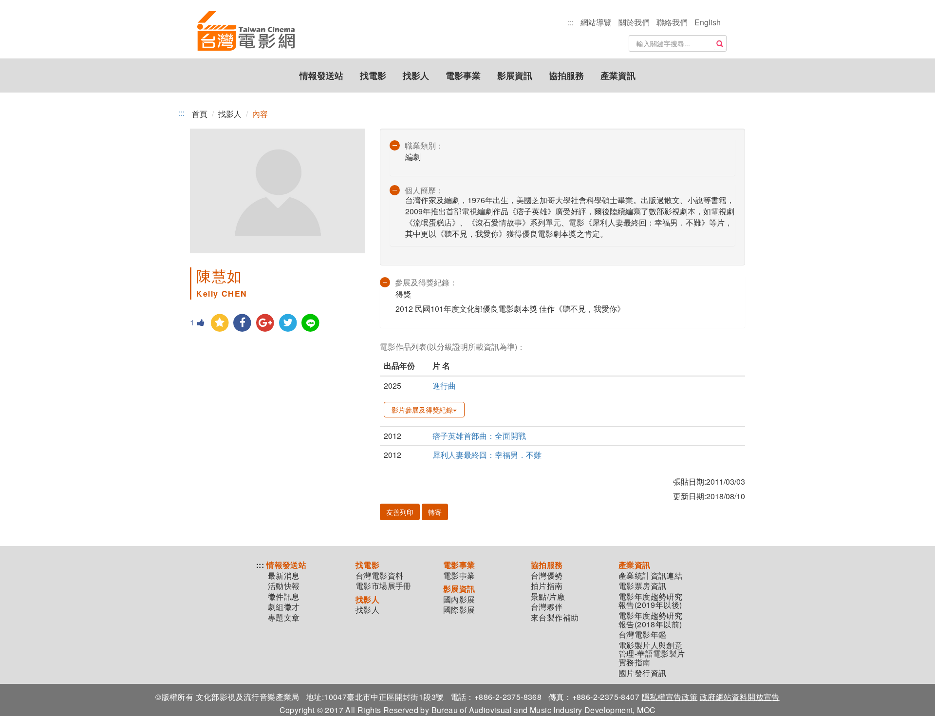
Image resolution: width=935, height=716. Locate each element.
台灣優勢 (547, 575)
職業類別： (424, 145)
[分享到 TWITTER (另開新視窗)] (288, 323)
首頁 (199, 113)
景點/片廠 (548, 596)
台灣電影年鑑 (642, 634)
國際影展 (459, 609)
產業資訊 (618, 75)
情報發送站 (321, 75)
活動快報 (284, 586)
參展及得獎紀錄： (426, 282)
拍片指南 (547, 586)
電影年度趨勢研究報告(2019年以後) (650, 600)
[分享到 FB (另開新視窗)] (242, 323)
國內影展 (459, 599)
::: (571, 22)
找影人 (416, 75)
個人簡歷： (424, 190)
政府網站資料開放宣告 (740, 696)
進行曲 (444, 385)
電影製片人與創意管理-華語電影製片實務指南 (651, 654)
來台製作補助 (555, 617)
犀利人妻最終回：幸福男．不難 (487, 454)
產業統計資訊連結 (650, 575)
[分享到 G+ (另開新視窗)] (265, 323)
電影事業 (463, 75)
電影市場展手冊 (383, 586)
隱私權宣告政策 (670, 696)
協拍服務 (566, 75)
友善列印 (399, 512)
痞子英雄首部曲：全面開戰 (479, 435)
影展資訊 (514, 75)
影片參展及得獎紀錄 (422, 410)
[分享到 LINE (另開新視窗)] (310, 323)
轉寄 (435, 512)
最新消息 (284, 575)
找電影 (373, 75)
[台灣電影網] (246, 31)
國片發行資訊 (642, 673)
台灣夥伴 (547, 607)
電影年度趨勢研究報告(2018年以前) (650, 619)
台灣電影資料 (379, 575)
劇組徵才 (284, 607)
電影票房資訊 (642, 586)
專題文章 (284, 617)
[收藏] (219, 323)
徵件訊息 (284, 596)
